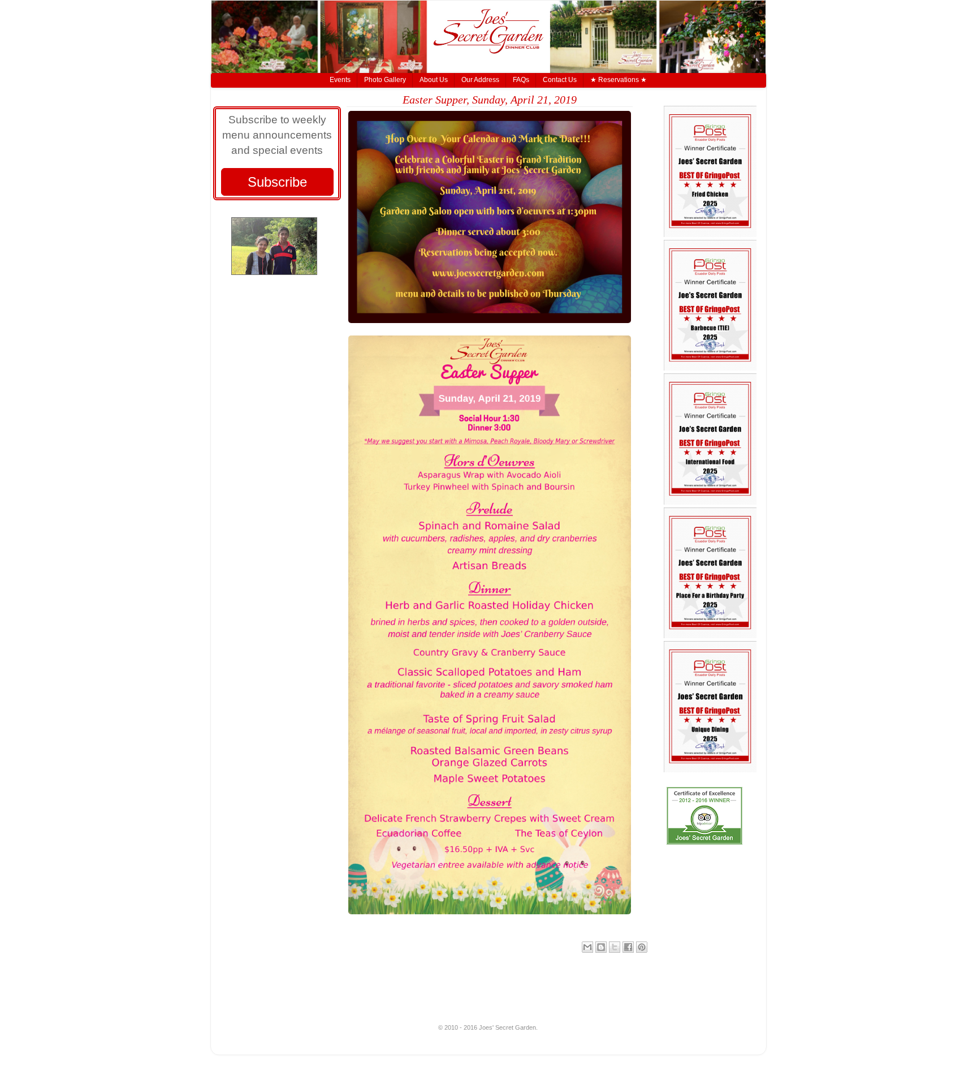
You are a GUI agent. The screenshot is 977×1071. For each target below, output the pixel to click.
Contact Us (560, 80)
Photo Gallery (385, 80)
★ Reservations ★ (618, 80)
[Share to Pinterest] (641, 947)
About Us (434, 80)
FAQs (521, 80)
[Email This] (587, 947)
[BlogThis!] (601, 947)
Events (340, 80)
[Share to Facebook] (628, 947)
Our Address (480, 80)
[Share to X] (614, 947)
